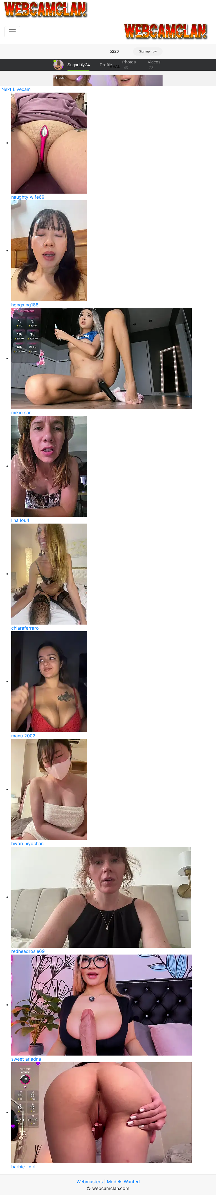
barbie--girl (23, 1166)
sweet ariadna (26, 1059)
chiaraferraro (25, 628)
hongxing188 (25, 305)
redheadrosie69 (28, 951)
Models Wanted (123, 1181)
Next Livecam (16, 89)
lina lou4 (20, 520)
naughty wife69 (27, 197)
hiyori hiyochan (27, 843)
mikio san (21, 412)
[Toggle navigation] (12, 31)
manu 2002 (23, 735)
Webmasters (89, 1181)
